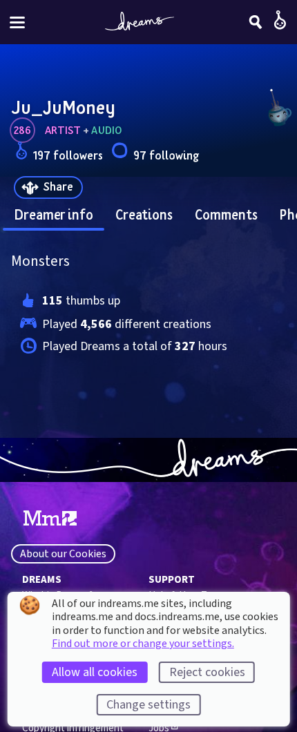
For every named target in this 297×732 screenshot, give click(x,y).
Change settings (148, 704)
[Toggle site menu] (17, 22)
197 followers (68, 155)
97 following (166, 155)
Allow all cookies (94, 672)
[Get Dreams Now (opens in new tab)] (148, 460)
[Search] (256, 22)
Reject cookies (207, 672)
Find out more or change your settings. (143, 643)
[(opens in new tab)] (50, 519)
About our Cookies (63, 553)
